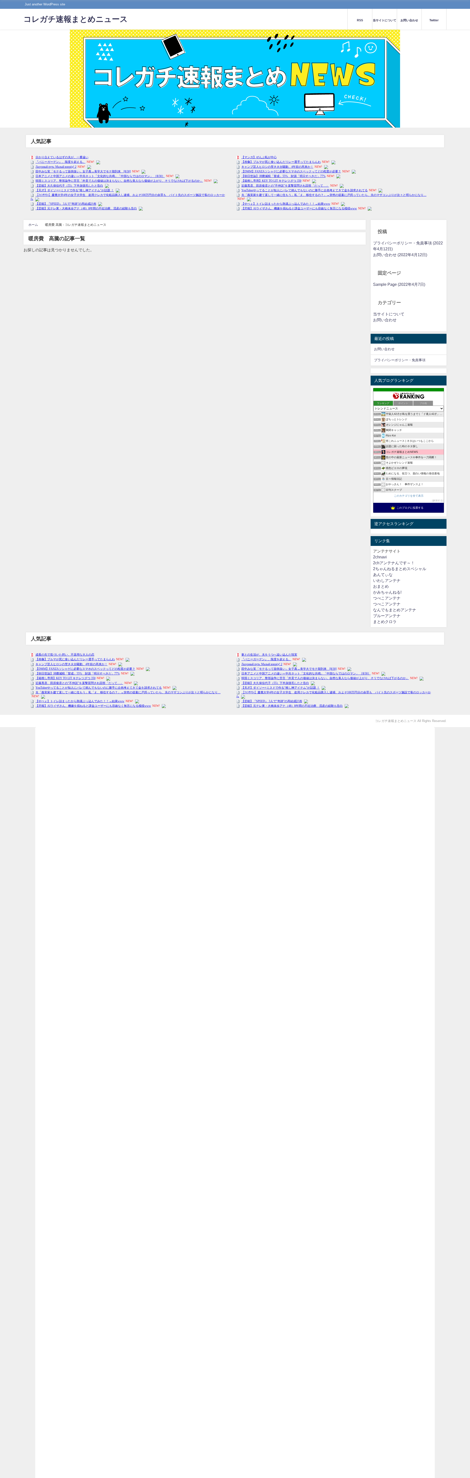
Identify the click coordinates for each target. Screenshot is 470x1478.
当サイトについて (388, 314)
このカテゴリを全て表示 (408, 495)
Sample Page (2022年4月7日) (399, 284)
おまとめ (381, 586)
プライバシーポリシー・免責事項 (399, 360)
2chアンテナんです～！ (394, 563)
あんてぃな (383, 575)
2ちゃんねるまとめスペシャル (399, 569)
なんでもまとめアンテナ (394, 610)
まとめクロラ (385, 622)
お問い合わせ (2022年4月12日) (400, 255)
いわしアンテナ (386, 580)
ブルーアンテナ (386, 616)
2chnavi (380, 557)
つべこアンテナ (386, 598)
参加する (438, 500)
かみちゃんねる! (387, 592)
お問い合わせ (385, 320)
